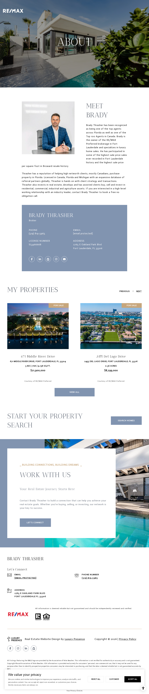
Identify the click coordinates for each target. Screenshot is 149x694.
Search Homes (126, 420)
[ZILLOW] (48, 259)
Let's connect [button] (35, 522)
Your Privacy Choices (74, 691)
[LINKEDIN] (40, 259)
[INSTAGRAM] (56, 259)
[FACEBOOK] (32, 259)
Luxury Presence (75, 639)
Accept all (132, 679)
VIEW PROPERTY (38, 344)
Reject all (95, 679)
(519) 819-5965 (37, 233)
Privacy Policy (127, 639)
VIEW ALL (75, 392)
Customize (114, 679)
